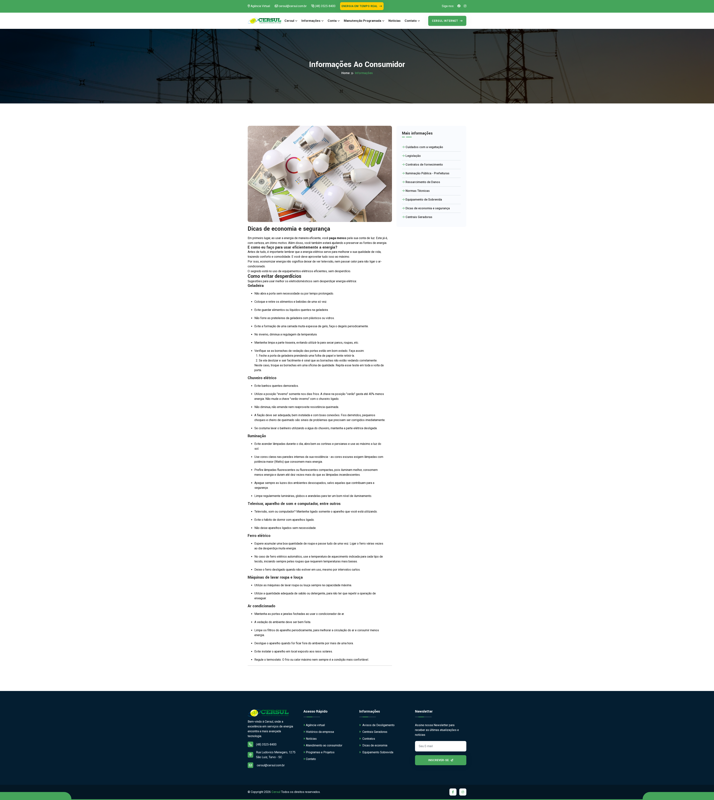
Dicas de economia (374, 745)
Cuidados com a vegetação (424, 147)
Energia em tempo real (360, 6)
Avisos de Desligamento (378, 725)
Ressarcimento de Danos (423, 182)
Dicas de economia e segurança (428, 208)
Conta (332, 21)
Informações (310, 21)
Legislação (413, 156)
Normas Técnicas (418, 191)
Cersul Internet (445, 20)
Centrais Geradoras (419, 217)
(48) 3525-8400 (324, 6)
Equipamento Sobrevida (377, 752)
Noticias (394, 21)
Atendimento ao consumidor (324, 745)
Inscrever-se (439, 760)
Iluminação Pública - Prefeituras (427, 173)
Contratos (368, 738)
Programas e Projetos (320, 752)
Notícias (311, 738)
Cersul (289, 21)
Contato (411, 21)
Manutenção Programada (362, 21)
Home (345, 73)
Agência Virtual (260, 6)
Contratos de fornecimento (424, 164)
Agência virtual (315, 725)
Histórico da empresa (320, 732)
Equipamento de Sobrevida (424, 199)
